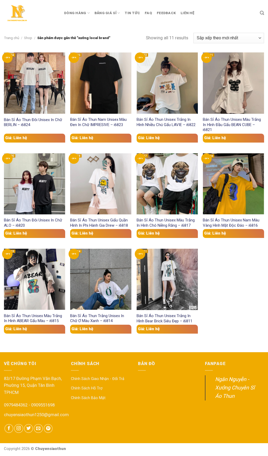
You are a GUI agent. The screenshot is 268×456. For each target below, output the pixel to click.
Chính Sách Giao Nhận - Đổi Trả (97, 379)
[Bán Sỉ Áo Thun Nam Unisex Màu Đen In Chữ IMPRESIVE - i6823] (100, 82)
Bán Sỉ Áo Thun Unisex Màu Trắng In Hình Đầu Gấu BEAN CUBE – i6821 (232, 124)
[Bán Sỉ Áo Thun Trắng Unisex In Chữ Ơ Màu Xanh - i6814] (100, 279)
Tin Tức (132, 13)
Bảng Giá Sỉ (105, 13)
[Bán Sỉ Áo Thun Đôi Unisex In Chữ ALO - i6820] (34, 183)
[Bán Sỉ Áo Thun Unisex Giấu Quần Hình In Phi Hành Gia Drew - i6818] (100, 183)
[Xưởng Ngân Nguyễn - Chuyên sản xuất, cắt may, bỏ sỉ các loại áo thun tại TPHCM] (30, 13)
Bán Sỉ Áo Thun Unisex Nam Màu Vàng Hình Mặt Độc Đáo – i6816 (231, 222)
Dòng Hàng (75, 13)
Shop (28, 38)
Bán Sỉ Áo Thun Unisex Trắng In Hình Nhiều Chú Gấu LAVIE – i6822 (166, 122)
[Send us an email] (38, 428)
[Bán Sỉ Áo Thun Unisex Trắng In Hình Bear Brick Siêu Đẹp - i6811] (167, 279)
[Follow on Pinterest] (48, 428)
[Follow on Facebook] (8, 428)
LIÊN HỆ (187, 13)
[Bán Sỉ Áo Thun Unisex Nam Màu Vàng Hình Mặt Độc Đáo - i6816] (233, 183)
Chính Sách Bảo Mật (88, 398)
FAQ (148, 13)
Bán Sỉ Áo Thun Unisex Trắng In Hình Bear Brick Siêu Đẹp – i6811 (164, 318)
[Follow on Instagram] (18, 428)
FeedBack (166, 13)
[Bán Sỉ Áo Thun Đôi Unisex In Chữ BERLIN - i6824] (34, 83)
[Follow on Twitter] (28, 428)
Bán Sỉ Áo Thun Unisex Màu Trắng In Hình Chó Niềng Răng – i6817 (166, 222)
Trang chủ (11, 38)
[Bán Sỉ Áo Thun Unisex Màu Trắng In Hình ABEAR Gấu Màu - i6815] (34, 279)
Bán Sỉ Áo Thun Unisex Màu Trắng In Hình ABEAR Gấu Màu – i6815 (33, 318)
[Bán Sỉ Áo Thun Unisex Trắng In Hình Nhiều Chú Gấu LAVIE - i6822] (167, 82)
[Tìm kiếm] (262, 13)
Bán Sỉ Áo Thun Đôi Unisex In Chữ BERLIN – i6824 (33, 122)
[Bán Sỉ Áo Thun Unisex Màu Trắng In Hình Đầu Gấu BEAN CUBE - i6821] (233, 82)
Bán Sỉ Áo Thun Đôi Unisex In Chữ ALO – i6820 (33, 222)
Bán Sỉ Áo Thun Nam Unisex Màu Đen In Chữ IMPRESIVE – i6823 (98, 122)
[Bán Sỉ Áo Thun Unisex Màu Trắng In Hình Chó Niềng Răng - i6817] (167, 183)
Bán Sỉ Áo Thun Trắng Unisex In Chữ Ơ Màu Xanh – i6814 (97, 318)
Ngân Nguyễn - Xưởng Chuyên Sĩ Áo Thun (235, 387)
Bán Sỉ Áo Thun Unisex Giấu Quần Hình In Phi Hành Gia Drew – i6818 (99, 222)
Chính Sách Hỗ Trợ (86, 388)
